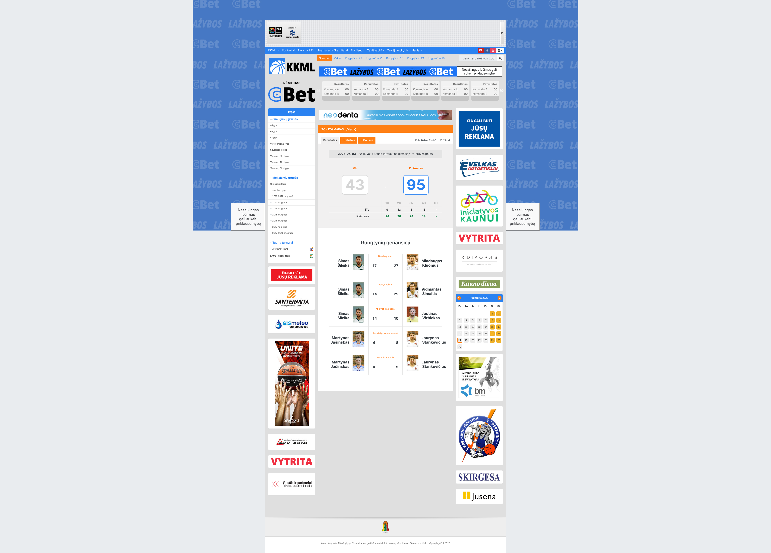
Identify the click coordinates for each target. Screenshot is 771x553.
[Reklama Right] (479, 128)
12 (473, 327)
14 (486, 327)
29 (492, 340)
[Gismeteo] (291, 324)
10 (459, 327)
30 (499, 340)
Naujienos (357, 50)
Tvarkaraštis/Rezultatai (333, 50)
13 (479, 327)
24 (459, 340)
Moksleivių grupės (285, 177)
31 (459, 347)
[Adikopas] (479, 260)
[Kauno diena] (479, 284)
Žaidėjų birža (375, 50)
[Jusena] (479, 496)
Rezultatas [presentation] (330, 140)
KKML (272, 50)
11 (466, 327)
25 (466, 340)
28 (486, 340)
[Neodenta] (385, 115)
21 (486, 333)
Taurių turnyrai (282, 242)
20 (479, 333)
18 (466, 333)
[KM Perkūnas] (479, 435)
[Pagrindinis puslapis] (290, 66)
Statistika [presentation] (349, 140)
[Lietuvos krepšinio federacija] (385, 527)
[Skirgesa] (479, 477)
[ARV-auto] (291, 442)
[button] (500, 50)
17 (459, 333)
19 (473, 333)
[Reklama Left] (291, 275)
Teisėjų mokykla (397, 50)
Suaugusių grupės (285, 119)
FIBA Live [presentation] (367, 140)
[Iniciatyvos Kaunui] (479, 206)
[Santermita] (291, 298)
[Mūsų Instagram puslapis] (493, 50)
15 (492, 327)
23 (499, 333)
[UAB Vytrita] (291, 461)
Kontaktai (288, 50)
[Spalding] (291, 383)
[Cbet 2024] (410, 71)
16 (499, 327)
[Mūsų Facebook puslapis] (487, 50)
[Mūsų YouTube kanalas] (481, 50)
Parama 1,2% (306, 50)
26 (473, 340)
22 (492, 333)
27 (479, 340)
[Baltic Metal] (479, 377)
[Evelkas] (479, 167)
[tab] (330, 140)
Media (415, 50)
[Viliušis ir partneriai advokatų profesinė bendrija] (291, 484)
